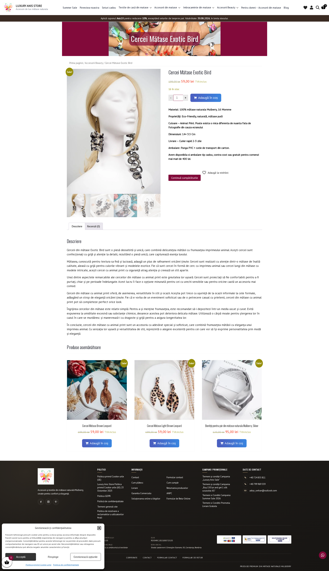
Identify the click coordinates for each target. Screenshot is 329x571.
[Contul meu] (311, 7)
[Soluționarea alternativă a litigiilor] (254, 539)
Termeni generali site (107, 506)
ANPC (169, 493)
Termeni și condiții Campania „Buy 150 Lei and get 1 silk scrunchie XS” (216, 487)
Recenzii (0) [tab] (93, 226)
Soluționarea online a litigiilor (145, 498)
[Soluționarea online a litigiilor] (279, 539)
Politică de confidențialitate (110, 501)
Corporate (131, 557)
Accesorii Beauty (94, 63)
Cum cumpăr (173, 482)
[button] (99, 528)
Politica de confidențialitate (66, 564)
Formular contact (175, 477)
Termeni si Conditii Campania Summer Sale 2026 (216, 497)
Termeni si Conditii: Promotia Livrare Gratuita (216, 504)
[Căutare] (318, 7)
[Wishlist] (305, 7)
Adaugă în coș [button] (99, 443)
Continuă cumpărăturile (184, 177)
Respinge (53, 556)
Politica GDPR (104, 496)
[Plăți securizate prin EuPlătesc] (229, 539)
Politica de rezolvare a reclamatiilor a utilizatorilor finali (110, 514)
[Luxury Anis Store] (46, 476)
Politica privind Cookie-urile (38, 564)
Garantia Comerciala (141, 493)
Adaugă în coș (208, 98)
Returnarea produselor (177, 488)
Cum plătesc (137, 482)
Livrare (134, 488)
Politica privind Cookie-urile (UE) (110, 478)
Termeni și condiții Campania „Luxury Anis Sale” (216, 478)
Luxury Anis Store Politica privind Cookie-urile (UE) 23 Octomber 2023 (110, 487)
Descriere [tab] (77, 226)
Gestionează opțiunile (86, 556)
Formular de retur (192, 557)
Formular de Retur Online (178, 498)
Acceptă (20, 556)
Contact (135, 477)
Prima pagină (76, 63)
